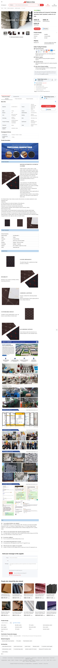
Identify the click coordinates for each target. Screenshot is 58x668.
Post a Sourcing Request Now (15, 575)
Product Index (52, 657)
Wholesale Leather (36, 646)
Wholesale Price (34, 657)
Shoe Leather (3, 625)
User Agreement (35, 663)
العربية (41, 660)
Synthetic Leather (17, 8)
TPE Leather (17, 629)
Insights (31, 658)
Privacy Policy (46, 663)
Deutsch (33, 660)
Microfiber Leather (18, 625)
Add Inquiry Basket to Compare (17, 37)
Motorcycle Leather (32, 627)
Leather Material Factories (6, 646)
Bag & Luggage (4, 627)
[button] (35, 99)
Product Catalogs (17, 622)
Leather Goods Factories (18, 646)
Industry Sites (40, 657)
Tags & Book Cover (4, 629)
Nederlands (37, 660)
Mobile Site (27, 658)
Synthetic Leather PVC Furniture (31, 649)
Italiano (30, 660)
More (2, 653)
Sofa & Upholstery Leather (47, 625)
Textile (5, 8)
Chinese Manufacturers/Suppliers (19, 657)
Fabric (30, 629)
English (9, 660)
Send (11, 573)
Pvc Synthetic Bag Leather (18, 649)
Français (20, 660)
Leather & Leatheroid (10, 8)
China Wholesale (27, 657)
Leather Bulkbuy (5, 651)
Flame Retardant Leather (27, 640)
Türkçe (23, 661)
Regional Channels (46, 657)
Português (16, 660)
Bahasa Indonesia (33, 661)
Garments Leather (46, 629)
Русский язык (25, 660)
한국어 (45, 660)
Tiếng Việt (27, 661)
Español (12, 660)
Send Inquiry (37, 28)
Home (2, 8)
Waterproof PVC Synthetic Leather (45, 649)
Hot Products (5, 657)
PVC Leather (23, 8)
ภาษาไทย (54, 660)
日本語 (48, 660)
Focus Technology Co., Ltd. (21, 663)
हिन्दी (50, 660)
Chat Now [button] (46, 28)
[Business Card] (55, 101)
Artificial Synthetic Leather (6, 649)
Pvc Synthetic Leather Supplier (47, 646)
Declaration (40, 663)
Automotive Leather (18, 627)
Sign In (35, 91)
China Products (10, 657)
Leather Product (27, 646)
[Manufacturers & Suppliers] (29, 2)
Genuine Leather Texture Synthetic (8, 640)
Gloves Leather (45, 627)
